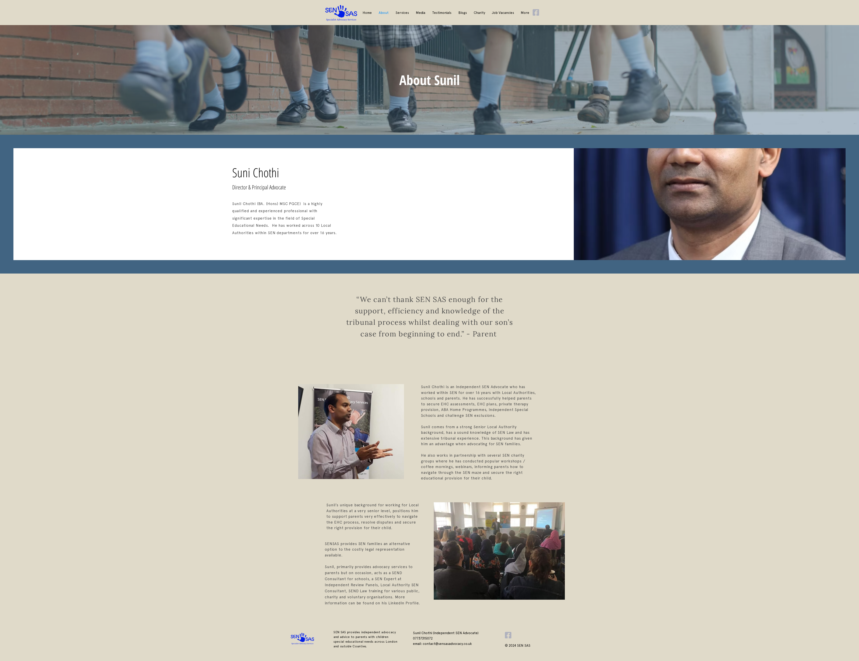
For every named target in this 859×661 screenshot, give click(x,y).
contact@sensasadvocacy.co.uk (447, 644)
